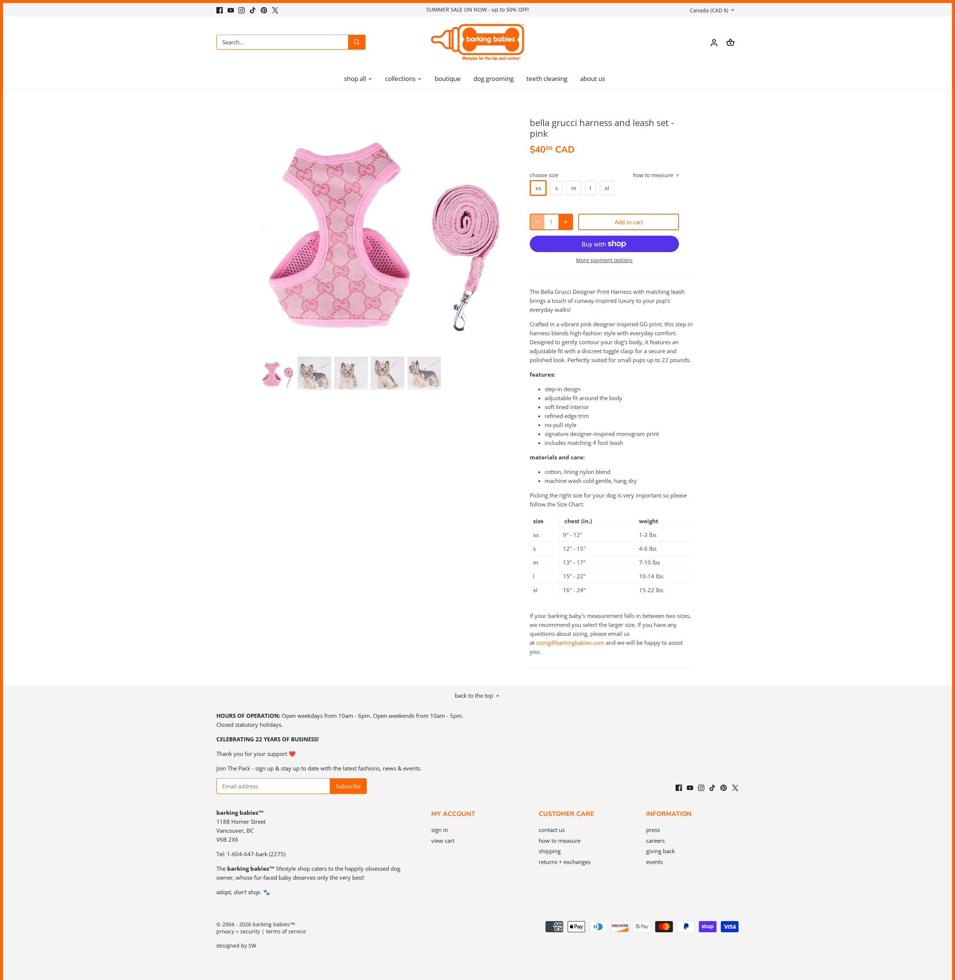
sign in (439, 829)
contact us (552, 829)
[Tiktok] (253, 9)
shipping (550, 851)
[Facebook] (219, 9)
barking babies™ (274, 924)
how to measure (654, 175)
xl (607, 188)
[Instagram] (241, 9)
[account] (714, 42)
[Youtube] (231, 9)
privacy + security (238, 931)
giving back (660, 851)
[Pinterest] (264, 9)
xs (538, 188)
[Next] (500, 228)
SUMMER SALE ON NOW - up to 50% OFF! (477, 9)
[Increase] (565, 222)
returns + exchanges (565, 862)
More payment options (604, 260)
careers (655, 840)
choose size (544, 175)
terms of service (286, 931)
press (653, 829)
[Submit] (356, 42)
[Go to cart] (730, 42)
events (654, 862)
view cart (442, 840)
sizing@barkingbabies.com (570, 642)
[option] (386, 228)
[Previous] (272, 228)
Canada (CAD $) (709, 10)
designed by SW (236, 945)
